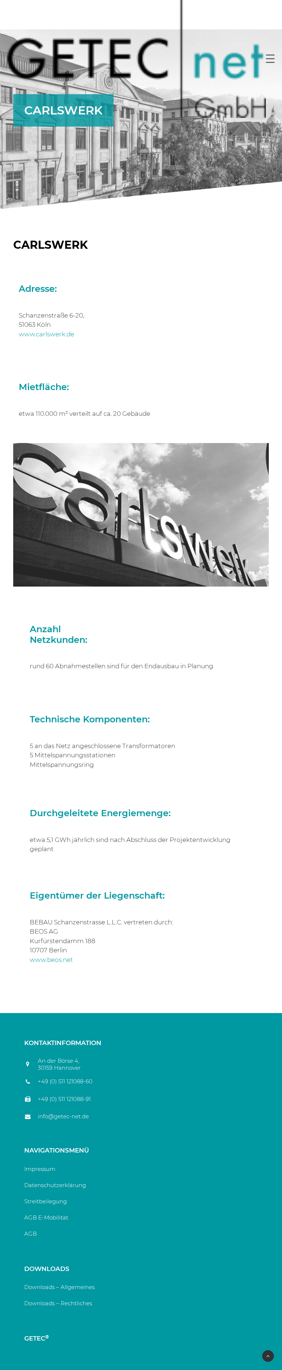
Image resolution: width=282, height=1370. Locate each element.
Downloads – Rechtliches (58, 1303)
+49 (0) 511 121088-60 (65, 1081)
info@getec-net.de (63, 1116)
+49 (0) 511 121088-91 (64, 1098)
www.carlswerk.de (46, 334)
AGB (30, 1233)
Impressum (39, 1168)
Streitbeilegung (45, 1201)
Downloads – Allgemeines (59, 1287)
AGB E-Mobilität (46, 1217)
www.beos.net (51, 959)
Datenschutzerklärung (55, 1185)
